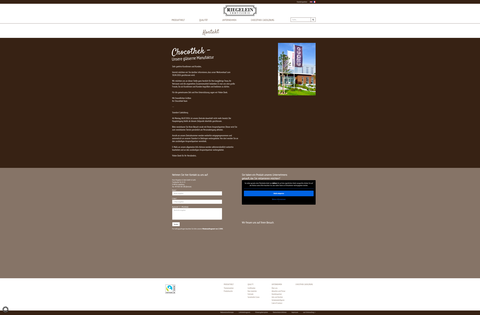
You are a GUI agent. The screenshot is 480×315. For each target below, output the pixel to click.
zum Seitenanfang (308, 312)
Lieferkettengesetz (244, 312)
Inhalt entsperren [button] (279, 193)
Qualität (203, 20)
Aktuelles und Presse (278, 291)
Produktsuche (228, 291)
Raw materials (252, 291)
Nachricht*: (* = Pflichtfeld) (180, 207)
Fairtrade (250, 294)
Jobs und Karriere (277, 297)
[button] (5, 309)
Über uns (275, 288)
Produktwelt (178, 20)
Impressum (295, 312)
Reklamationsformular (227, 312)
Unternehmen (229, 20)
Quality (251, 284)
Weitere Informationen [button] (279, 199)
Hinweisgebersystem (261, 312)
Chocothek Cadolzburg (262, 20)
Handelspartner (302, 1)
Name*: (174, 190)
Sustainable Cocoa (253, 297)
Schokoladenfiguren (278, 300)
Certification (251, 288)
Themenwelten (229, 288)
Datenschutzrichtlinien (279, 312)
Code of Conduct (277, 303)
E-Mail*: (174, 198)
